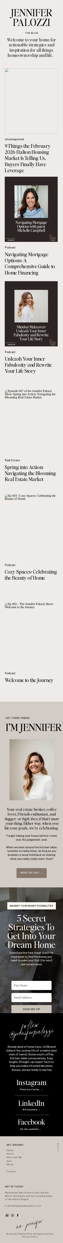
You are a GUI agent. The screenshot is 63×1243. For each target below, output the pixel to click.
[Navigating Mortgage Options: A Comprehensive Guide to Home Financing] (31, 209)
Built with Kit (31, 1019)
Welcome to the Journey (29, 680)
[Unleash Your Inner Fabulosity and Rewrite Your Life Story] (31, 313)
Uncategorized (14, 139)
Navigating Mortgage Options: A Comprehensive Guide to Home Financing (30, 263)
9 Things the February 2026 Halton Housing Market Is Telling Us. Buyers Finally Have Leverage (28, 157)
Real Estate (12, 460)
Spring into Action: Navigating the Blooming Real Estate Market (30, 473)
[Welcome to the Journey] (31, 635)
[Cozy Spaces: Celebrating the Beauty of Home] (31, 526)
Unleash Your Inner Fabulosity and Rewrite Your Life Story (28, 364)
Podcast (10, 247)
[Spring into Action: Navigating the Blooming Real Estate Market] (31, 422)
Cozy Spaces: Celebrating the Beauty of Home (31, 574)
